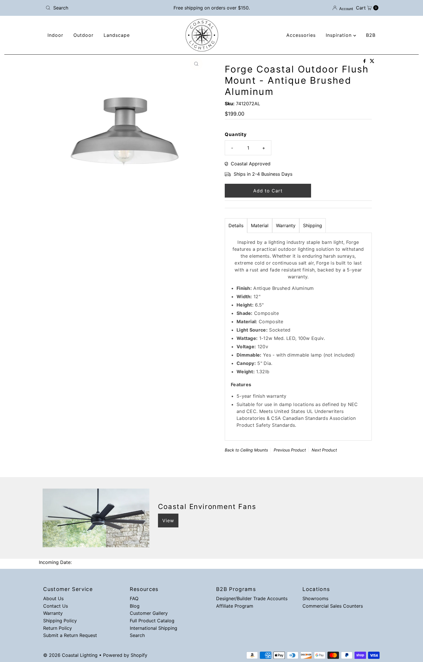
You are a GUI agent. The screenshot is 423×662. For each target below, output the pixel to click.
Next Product (324, 449)
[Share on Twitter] (372, 61)
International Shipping (153, 628)
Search (137, 635)
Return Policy (57, 628)
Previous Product (290, 449)
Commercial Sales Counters (332, 606)
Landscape (117, 35)
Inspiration (339, 35)
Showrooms (315, 598)
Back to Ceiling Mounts (246, 449)
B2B (371, 35)
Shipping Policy (60, 620)
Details (235, 225)
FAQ (134, 598)
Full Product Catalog (152, 620)
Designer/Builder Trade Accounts (251, 598)
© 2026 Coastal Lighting (70, 655)
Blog (135, 606)
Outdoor (83, 35)
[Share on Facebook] (365, 61)
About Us (53, 598)
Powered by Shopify (125, 655)
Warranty (286, 225)
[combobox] (97, 8)
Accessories (301, 35)
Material (259, 225)
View (168, 520)
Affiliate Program (234, 606)
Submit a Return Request (70, 635)
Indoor (55, 35)
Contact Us (55, 606)
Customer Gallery (149, 613)
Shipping (312, 225)
